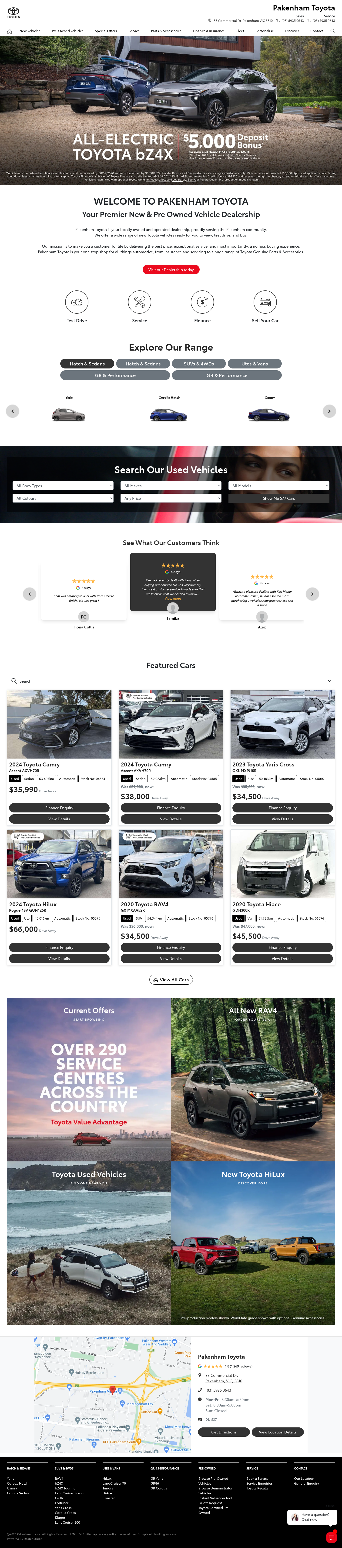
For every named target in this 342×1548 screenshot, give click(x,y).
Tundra (108, 1488)
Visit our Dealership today (171, 269)
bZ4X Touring (65, 1488)
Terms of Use (127, 1534)
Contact (316, 30)
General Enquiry (306, 1483)
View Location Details (278, 1431)
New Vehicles (30, 30)
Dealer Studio (33, 1539)
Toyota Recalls (257, 1488)
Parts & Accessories (166, 30)
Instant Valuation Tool (215, 1497)
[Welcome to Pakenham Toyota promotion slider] (151, 181)
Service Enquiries (259, 1483)
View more (173, 598)
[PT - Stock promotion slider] (164, 181)
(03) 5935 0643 (293, 20)
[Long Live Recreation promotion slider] (191, 181)
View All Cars (174, 979)
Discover (292, 30)
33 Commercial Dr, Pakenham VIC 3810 (243, 20)
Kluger (60, 1517)
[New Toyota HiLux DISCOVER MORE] (253, 1242)
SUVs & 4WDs (199, 363)
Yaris (10, 1478)
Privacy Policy (108, 1534)
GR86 (155, 1483)
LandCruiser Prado (69, 1493)
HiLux (107, 1478)
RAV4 (59, 1478)
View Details (59, 818)
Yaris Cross (63, 1507)
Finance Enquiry (59, 807)
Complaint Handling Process (156, 1534)
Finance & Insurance (209, 30)
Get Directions (224, 1431)
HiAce (107, 1493)
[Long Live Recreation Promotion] (171, 110)
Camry (12, 1488)
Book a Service (257, 1478)
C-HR (59, 1497)
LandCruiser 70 (114, 1483)
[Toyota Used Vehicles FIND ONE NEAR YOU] (89, 1242)
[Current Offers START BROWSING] (89, 1078)
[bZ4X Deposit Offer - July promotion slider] (177, 181)
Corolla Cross (65, 1512)
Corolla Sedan (18, 1493)
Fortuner (61, 1502)
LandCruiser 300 (67, 1522)
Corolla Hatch (17, 1483)
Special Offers (106, 30)
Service (134, 30)
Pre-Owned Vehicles (68, 30)
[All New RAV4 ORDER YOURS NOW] (253, 1078)
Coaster (109, 1497)
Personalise (264, 30)
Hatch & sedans (143, 363)
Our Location (304, 1478)
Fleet (240, 30)
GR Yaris (157, 1478)
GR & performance (227, 375)
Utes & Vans (254, 363)
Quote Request (210, 1502)
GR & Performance (115, 375)
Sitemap (91, 1534)
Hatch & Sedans (87, 363)
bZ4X (59, 1483)
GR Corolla (159, 1488)
